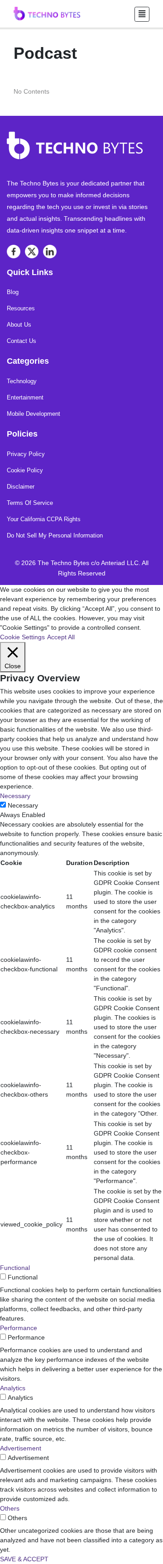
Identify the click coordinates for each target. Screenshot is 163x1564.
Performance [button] (18, 1327)
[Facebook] (13, 251)
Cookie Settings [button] (22, 637)
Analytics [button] (12, 1388)
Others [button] (9, 1508)
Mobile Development (33, 413)
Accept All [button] (61, 637)
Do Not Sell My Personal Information (55, 535)
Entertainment (25, 397)
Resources (21, 308)
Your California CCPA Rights (44, 519)
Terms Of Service (30, 502)
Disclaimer (20, 486)
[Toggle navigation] (141, 14)
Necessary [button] (15, 795)
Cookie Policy (25, 470)
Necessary (23, 805)
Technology (22, 381)
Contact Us (21, 341)
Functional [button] (15, 1267)
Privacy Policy (26, 454)
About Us (19, 324)
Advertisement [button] (20, 1448)
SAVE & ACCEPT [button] (24, 1559)
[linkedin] (50, 251)
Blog (13, 292)
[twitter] (31, 251)
